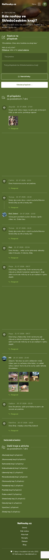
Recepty (24, 538)
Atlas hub (24, 534)
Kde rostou (24, 531)
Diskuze (24, 541)
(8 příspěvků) (14, 459)
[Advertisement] (24, 154)
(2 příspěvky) (13, 464)
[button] (39, 4)
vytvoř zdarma (23, 50)
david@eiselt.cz (31, 554)
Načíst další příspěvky (12, 440)
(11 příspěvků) (12, 473)
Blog (24, 545)
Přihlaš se (5, 50)
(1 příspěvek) (15, 477)
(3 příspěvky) (13, 481)
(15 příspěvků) (13, 499)
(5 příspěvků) (12, 455)
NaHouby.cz (9, 4)
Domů (24, 528)
